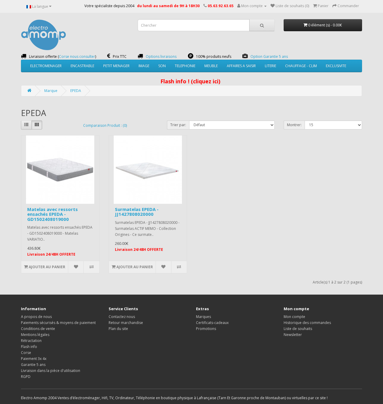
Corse (26, 352)
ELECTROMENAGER (46, 65)
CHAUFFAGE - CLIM (301, 65)
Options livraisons (161, 56)
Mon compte (294, 316)
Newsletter (293, 334)
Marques (203, 316)
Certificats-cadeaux (212, 322)
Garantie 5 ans (33, 364)
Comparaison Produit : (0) (105, 125)
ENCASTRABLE (82, 65)
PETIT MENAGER (116, 65)
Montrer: (294, 124)
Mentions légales (35, 334)
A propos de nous (36, 316)
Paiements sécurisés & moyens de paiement (58, 322)
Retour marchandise (126, 322)
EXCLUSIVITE (336, 65)
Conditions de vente (38, 328)
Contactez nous (122, 316)
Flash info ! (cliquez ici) (190, 81)
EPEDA (75, 90)
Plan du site (118, 328)
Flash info (29, 346)
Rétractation (31, 340)
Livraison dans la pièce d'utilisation (50, 370)
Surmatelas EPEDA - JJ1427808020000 (137, 211)
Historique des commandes (307, 322)
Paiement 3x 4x (33, 358)
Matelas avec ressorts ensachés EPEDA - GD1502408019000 (52, 214)
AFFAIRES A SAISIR (241, 65)
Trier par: (178, 124)
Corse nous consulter (77, 56)
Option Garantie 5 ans (269, 56)
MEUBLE (211, 65)
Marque (50, 90)
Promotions (206, 328)
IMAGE (144, 65)
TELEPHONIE (185, 65)
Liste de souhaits (298, 328)
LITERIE (270, 65)
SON (162, 65)
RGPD (26, 376)
